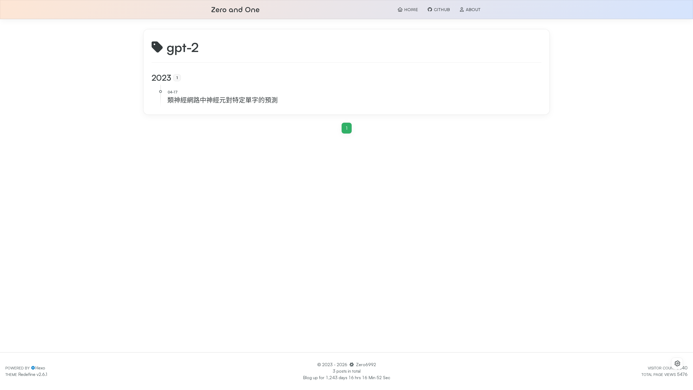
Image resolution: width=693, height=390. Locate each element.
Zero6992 (366, 364)
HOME (410, 9)
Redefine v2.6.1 (32, 374)
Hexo (40, 367)
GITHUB (441, 9)
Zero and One (235, 10)
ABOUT (472, 9)
